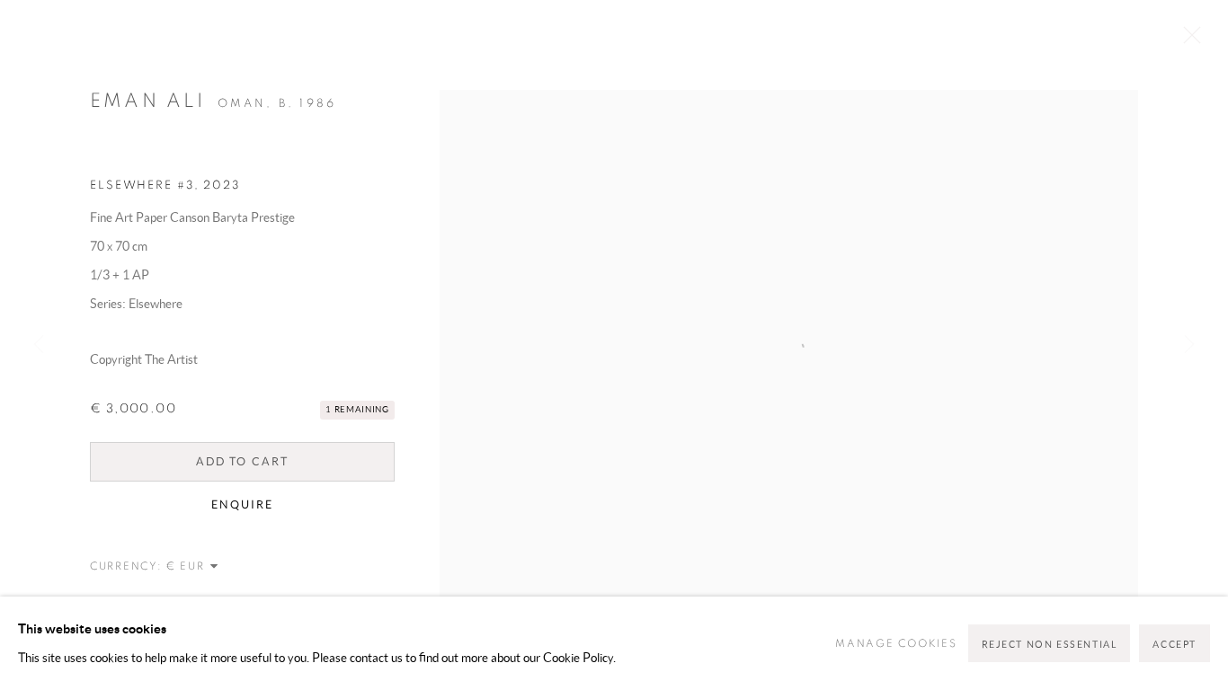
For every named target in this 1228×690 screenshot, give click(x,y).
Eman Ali (148, 101)
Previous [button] (38, 345)
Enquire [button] (241, 504)
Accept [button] (1174, 644)
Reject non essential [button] (1049, 644)
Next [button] (1189, 345)
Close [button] (1187, 40)
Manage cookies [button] (896, 643)
